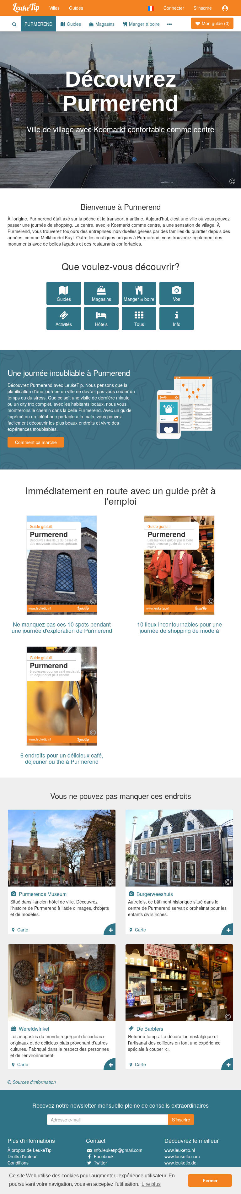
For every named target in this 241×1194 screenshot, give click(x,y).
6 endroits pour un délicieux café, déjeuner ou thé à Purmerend (61, 758)
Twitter (100, 1162)
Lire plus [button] (151, 1184)
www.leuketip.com (182, 1156)
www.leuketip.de (180, 1162)
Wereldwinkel (33, 1028)
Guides (76, 8)
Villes (54, 8)
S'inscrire (203, 8)
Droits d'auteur (22, 1156)
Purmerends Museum (42, 893)
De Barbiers (149, 1028)
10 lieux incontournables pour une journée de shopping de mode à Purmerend (179, 630)
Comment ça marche (36, 442)
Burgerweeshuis (154, 893)
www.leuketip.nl (179, 1150)
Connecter (173, 8)
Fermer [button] (210, 1180)
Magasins (104, 24)
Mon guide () (215, 23)
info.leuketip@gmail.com (118, 1150)
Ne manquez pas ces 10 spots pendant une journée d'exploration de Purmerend (62, 627)
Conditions (18, 1162)
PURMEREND (38, 24)
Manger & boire (144, 24)
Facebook (104, 1156)
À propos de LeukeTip (29, 1150)
